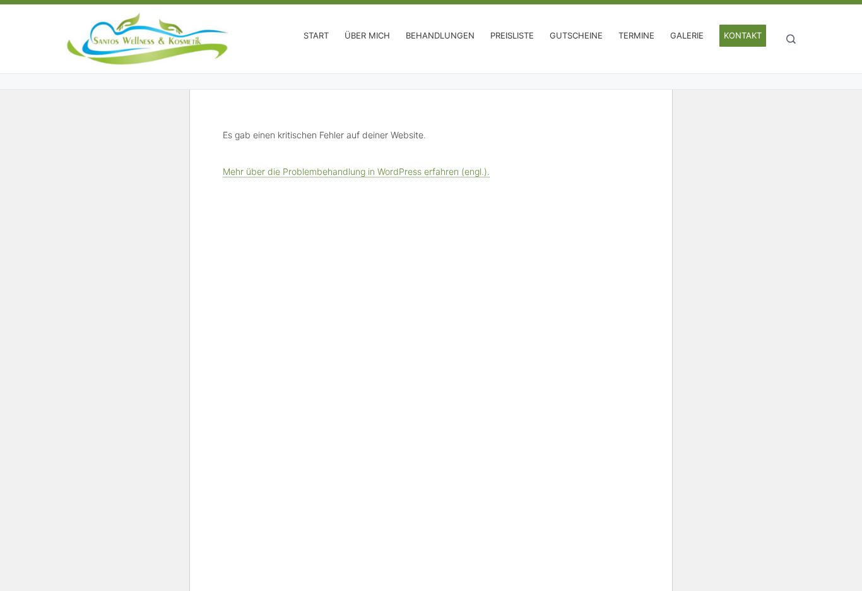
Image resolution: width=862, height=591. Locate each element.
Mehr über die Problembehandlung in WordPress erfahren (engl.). (356, 171)
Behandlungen (440, 35)
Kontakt (743, 35)
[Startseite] (147, 39)
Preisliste (512, 35)
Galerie (687, 35)
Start (316, 35)
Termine (636, 35)
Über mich (367, 35)
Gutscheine (576, 35)
